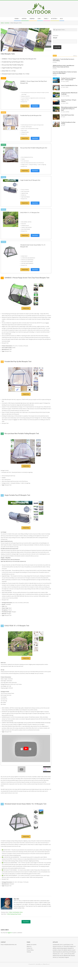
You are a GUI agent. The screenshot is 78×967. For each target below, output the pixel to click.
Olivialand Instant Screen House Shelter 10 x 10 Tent (15, 74)
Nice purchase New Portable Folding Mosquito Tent (33, 148)
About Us (29, 946)
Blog (55, 62)
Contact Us (29, 948)
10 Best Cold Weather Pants (16, 912)
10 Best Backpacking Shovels (14, 914)
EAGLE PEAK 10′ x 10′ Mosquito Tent (29, 212)
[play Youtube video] (26, 748)
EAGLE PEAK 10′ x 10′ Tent (9, 71)
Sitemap (29, 952)
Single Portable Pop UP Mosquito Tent (12, 68)
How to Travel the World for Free (69, 85)
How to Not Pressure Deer (67, 115)
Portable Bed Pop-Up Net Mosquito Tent (30, 115)
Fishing (67, 81)
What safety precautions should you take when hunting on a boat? (69, 109)
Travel (66, 87)
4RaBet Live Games (31, 944)
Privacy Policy (30, 950)
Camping (67, 95)
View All (75, 55)
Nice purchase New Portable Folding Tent (12, 65)
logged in (9, 932)
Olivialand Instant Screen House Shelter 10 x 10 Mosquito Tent (32, 246)
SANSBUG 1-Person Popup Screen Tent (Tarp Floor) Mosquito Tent (19, 59)
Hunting (67, 111)
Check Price (25, 106)
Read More (35, 106)
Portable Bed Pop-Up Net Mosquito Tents (12, 62)
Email (55, 37)
